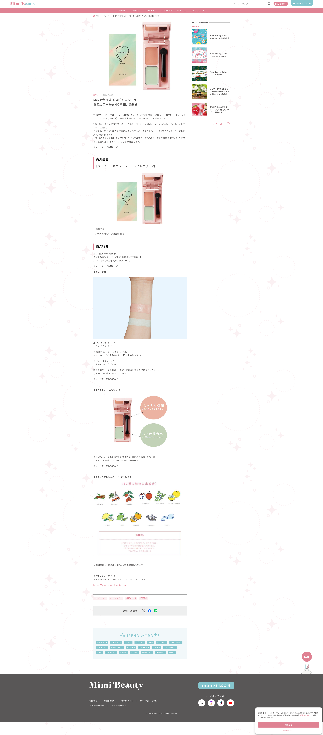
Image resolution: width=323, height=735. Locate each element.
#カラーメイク (170, 647)
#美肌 (99, 652)
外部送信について (305, 715)
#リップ (128, 642)
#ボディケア (111, 652)
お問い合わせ (127, 701)
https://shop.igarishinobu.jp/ (109, 585)
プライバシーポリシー (150, 701)
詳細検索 (279, 4)
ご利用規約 (109, 701)
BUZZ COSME (197, 10)
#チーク (172, 652)
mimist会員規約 (97, 705)
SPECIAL (181, 10)
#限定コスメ (116, 642)
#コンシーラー (100, 598)
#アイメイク (161, 642)
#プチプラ (131, 647)
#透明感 (143, 598)
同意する (288, 725)
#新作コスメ (131, 598)
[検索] (269, 4)
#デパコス (140, 642)
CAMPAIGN (166, 10)
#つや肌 (134, 652)
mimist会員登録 (119, 705)
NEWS (122, 10)
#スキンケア (102, 647)
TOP (97, 16)
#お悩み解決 (144, 647)
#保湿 (150, 642)
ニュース (106, 16)
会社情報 (93, 701)
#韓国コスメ (147, 652)
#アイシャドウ (175, 642)
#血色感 (123, 652)
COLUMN (134, 10)
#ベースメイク (116, 598)
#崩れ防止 (160, 652)
